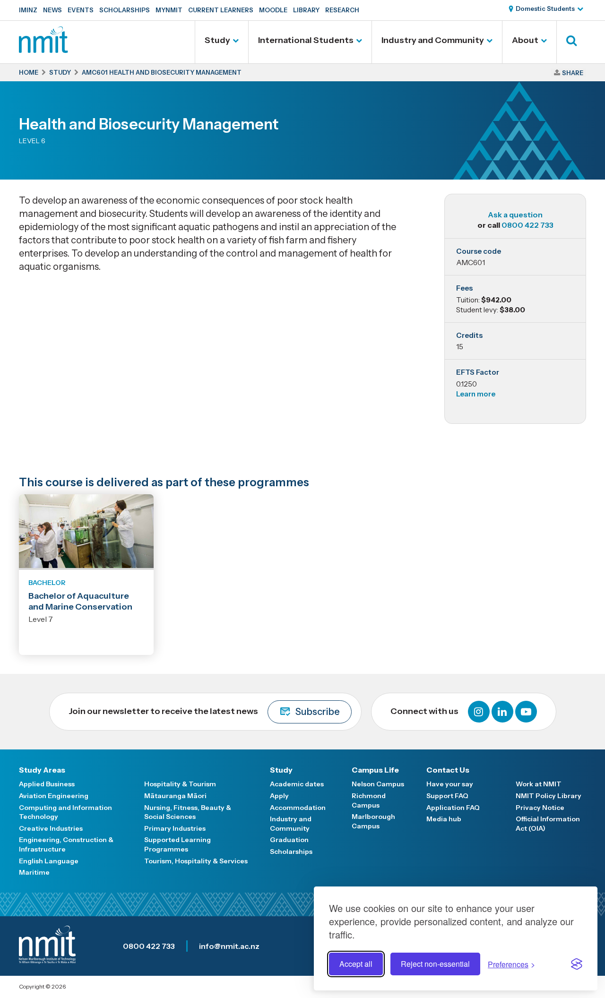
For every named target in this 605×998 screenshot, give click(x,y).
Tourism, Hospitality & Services (196, 861)
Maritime (34, 872)
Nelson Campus (378, 784)
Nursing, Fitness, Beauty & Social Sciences (187, 812)
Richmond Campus (369, 800)
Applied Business (47, 784)
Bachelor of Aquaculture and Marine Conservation (80, 601)
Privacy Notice (540, 807)
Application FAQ (453, 807)
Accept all (355, 963)
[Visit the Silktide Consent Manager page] (576, 964)
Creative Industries (51, 828)
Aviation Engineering (53, 796)
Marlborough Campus (373, 821)
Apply (279, 796)
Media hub (443, 819)
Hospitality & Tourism (180, 784)
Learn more (475, 393)
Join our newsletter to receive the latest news (204, 711)
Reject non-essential (435, 963)
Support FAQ (447, 796)
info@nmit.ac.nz (229, 946)
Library (306, 10)
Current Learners (220, 10)
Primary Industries (175, 828)
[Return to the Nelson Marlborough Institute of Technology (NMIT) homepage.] (43, 49)
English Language (48, 861)
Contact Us (447, 769)
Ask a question (515, 214)
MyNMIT (169, 10)
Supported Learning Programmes (177, 844)
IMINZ (28, 10)
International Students (306, 40)
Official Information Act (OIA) (548, 824)
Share (572, 73)
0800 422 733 (527, 225)
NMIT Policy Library (548, 796)
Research (342, 10)
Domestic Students (545, 8)
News (52, 10)
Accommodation (298, 807)
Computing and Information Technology (65, 812)
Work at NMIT (539, 784)
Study (217, 40)
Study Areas (42, 769)
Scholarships (124, 10)
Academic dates (297, 784)
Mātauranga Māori (175, 796)
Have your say (449, 784)
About (525, 40)
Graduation (289, 839)
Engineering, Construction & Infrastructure (66, 844)
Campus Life (375, 769)
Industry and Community (432, 40)
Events (81, 10)
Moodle (273, 10)
